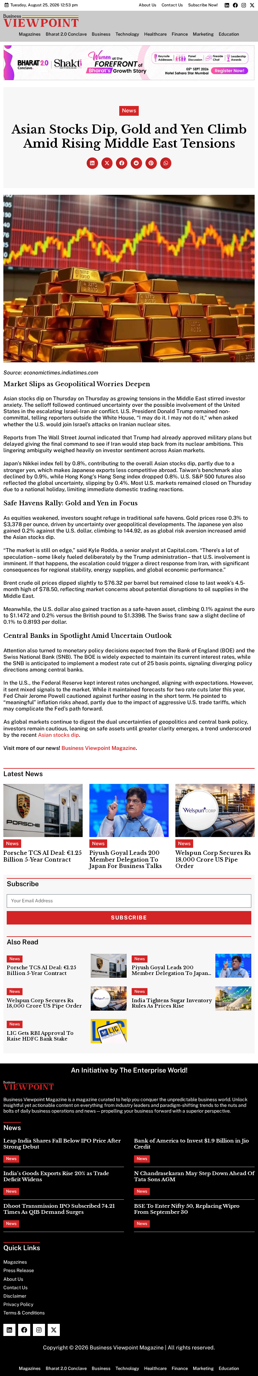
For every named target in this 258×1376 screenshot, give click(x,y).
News (129, 110)
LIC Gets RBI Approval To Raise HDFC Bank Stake (40, 1036)
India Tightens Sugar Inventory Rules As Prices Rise (172, 1003)
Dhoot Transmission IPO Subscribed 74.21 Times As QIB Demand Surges (59, 1209)
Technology (127, 34)
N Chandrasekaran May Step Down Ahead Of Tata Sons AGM (194, 1176)
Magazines (30, 34)
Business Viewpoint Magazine (98, 748)
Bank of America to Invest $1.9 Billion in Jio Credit (191, 1143)
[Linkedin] (226, 5)
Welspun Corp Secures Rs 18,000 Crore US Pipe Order (213, 859)
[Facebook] (235, 5)
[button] (92, 163)
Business (101, 34)
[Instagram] (243, 5)
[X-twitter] (252, 5)
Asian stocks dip (58, 735)
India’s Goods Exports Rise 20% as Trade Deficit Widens (56, 1176)
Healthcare (155, 34)
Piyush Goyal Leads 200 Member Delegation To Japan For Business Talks (125, 859)
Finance (180, 34)
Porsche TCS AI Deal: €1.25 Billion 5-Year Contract (42, 856)
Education (229, 34)
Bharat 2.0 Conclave (66, 34)
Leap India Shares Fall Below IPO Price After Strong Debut (62, 1143)
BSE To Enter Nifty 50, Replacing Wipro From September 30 (187, 1209)
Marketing (203, 34)
